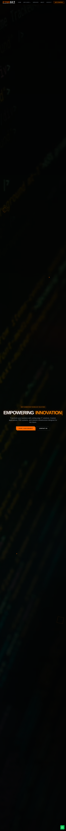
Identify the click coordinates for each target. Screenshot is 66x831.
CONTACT (49, 2)
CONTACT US (43, 428)
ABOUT (42, 2)
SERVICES (35, 2)
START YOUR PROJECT (26, 428)
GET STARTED (59, 2)
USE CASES (26, 2)
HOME (19, 2)
